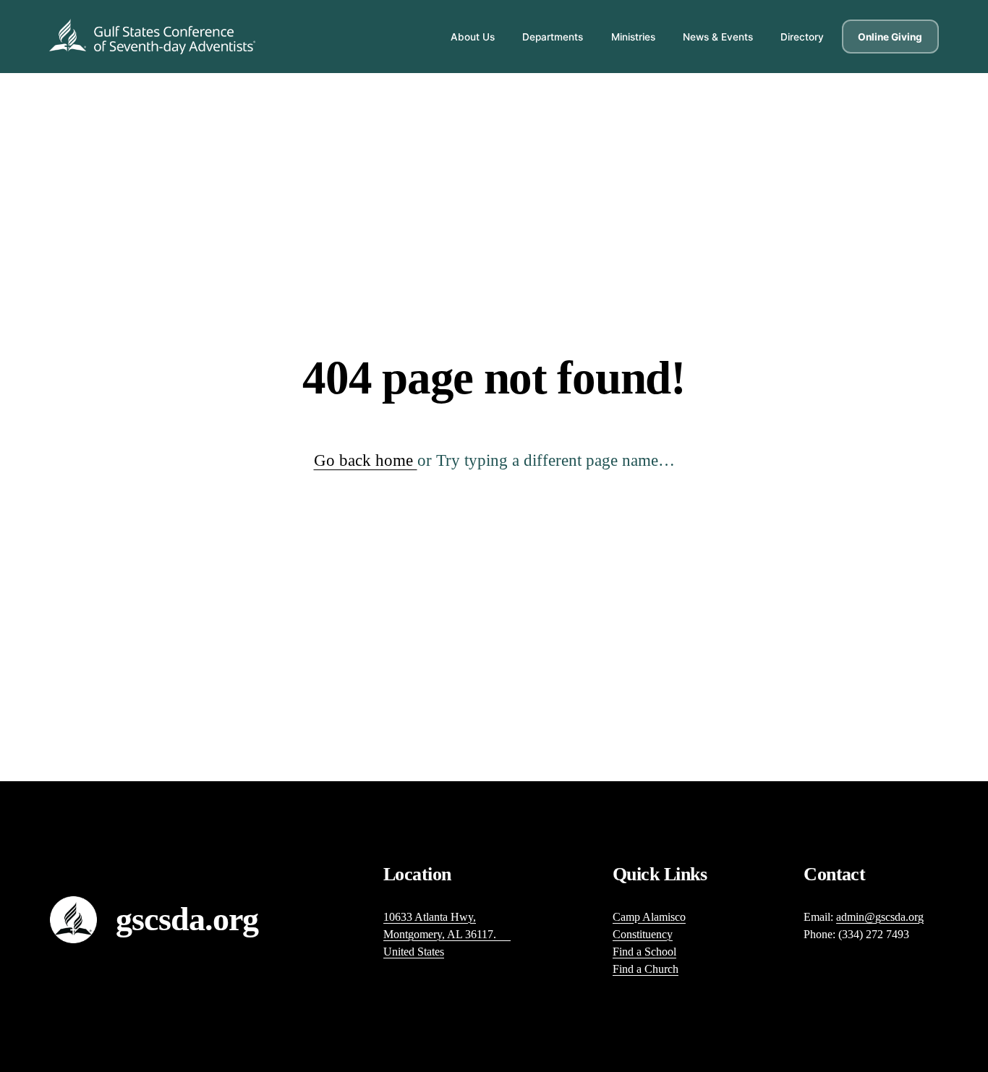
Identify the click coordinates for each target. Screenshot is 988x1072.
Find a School (644, 951)
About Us (473, 37)
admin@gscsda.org (880, 917)
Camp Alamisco (649, 917)
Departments (552, 37)
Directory (802, 37)
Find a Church (645, 969)
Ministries (633, 37)
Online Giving (890, 37)
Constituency (643, 934)
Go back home (365, 460)
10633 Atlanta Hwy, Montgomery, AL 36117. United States (447, 934)
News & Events (718, 37)
